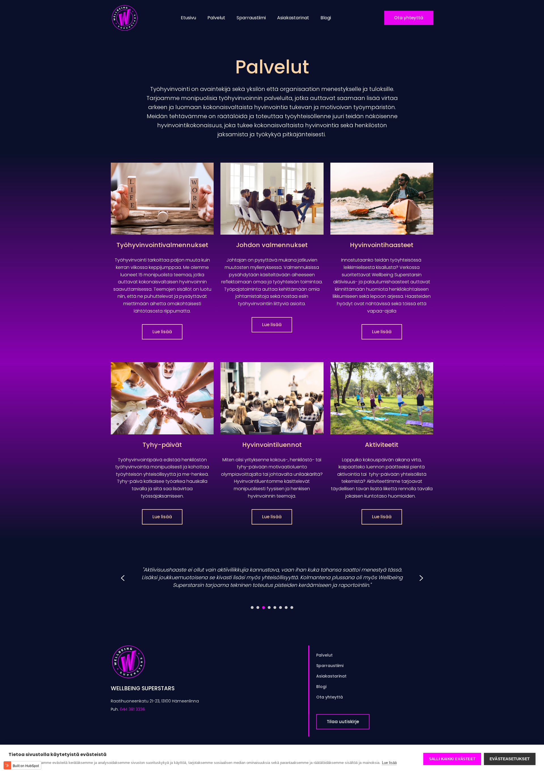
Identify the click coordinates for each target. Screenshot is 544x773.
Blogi (325, 17)
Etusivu (188, 17)
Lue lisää (162, 332)
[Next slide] (421, 578)
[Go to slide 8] (291, 607)
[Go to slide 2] (257, 607)
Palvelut (216, 17)
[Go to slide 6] (280, 607)
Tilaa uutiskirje (343, 722)
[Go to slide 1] (252, 607)
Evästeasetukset (510, 759)
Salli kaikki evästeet (452, 759)
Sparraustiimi (251, 17)
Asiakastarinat (293, 17)
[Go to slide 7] (286, 607)
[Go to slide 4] (269, 607)
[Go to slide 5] (274, 607)
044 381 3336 (132, 709)
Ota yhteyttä (408, 18)
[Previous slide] (122, 578)
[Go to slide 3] (263, 607)
